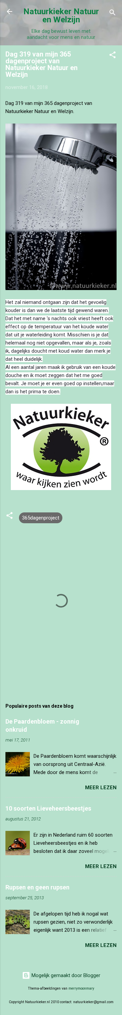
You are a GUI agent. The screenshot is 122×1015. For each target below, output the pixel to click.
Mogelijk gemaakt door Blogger (65, 975)
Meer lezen (101, 788)
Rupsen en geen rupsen (37, 887)
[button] (112, 56)
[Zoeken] (112, 13)
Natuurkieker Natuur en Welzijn (61, 15)
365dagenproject (40, 518)
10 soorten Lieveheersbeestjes (48, 808)
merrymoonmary (81, 988)
